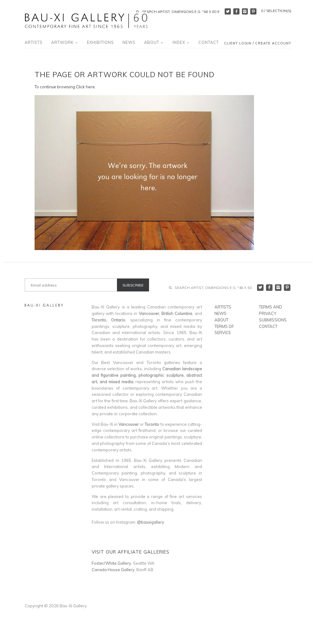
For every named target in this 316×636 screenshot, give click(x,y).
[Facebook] (236, 11)
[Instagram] (245, 11)
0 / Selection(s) (276, 10)
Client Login (238, 43)
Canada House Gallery (113, 569)
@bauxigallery (150, 522)
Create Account (273, 43)
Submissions (273, 319)
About (152, 42)
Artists (34, 42)
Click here (85, 86)
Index (179, 42)
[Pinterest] (253, 11)
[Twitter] (228, 11)
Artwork (63, 42)
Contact (208, 42)
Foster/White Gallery (111, 563)
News (129, 42)
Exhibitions (100, 42)
